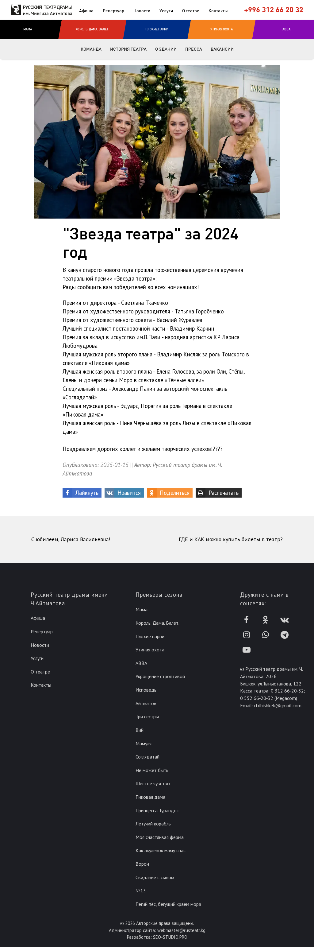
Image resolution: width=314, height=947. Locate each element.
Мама (141, 609)
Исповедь (146, 690)
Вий (140, 730)
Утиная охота (150, 649)
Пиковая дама (150, 797)
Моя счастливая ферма (160, 837)
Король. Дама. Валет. (157, 623)
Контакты (218, 10)
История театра (128, 49)
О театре (190, 10)
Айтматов (146, 703)
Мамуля (143, 743)
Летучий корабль (153, 824)
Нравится (129, 492)
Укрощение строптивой (160, 676)
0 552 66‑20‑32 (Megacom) (268, 698)
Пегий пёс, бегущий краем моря (168, 904)
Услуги (166, 10)
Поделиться (175, 492)
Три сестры (147, 716)
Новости (141, 10)
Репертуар (113, 10)
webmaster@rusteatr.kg (181, 930)
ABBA (141, 663)
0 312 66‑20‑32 (287, 691)
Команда (91, 49)
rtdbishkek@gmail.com (277, 705)
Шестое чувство (153, 783)
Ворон (142, 864)
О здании (166, 49)
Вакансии (222, 49)
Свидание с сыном (155, 877)
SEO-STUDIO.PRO (170, 937)
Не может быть (152, 770)
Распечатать (224, 492)
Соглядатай (147, 757)
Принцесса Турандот (157, 810)
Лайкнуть (86, 492)
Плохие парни (150, 636)
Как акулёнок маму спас (161, 850)
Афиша (86, 10)
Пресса (193, 49)
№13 (141, 890)
